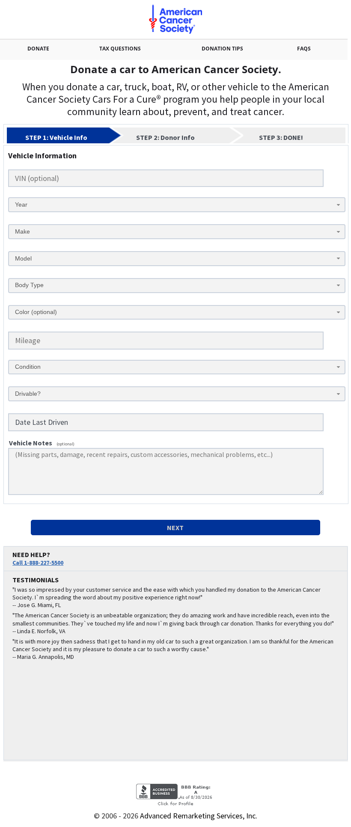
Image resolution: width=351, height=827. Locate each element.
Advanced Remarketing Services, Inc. (198, 816)
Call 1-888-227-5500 (37, 562)
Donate (38, 48)
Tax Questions (120, 48)
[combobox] (176, 204)
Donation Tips (222, 48)
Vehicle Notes (30, 443)
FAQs (304, 48)
